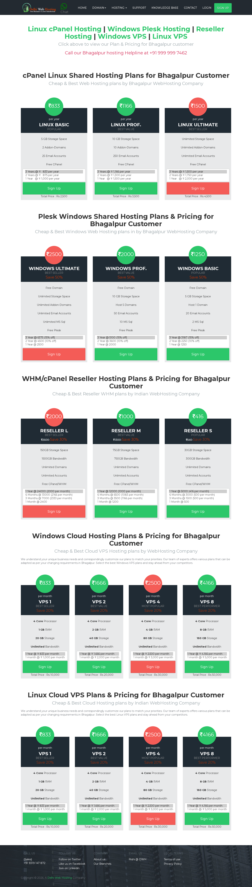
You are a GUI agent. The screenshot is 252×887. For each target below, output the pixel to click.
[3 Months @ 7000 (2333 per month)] (54, 498)
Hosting (118, 7)
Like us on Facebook (72, 863)
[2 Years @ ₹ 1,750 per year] (198, 175)
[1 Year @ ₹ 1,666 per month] (99, 654)
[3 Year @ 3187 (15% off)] (198, 337)
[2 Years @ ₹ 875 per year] (54, 175)
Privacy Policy (173, 863)
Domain (98, 7)
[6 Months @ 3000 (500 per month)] (198, 495)
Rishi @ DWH (137, 859)
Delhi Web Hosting (59, 877)
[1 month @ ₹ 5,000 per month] (207, 657)
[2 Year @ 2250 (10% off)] (198, 341)
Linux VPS (169, 36)
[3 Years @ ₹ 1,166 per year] (126, 171)
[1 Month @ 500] (198, 502)
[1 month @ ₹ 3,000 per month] (153, 657)
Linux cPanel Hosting (64, 29)
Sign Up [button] (223, 8)
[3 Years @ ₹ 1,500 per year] (198, 171)
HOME (82, 7)
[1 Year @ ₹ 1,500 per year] (126, 178)
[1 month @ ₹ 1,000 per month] (45, 657)
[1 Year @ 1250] (198, 344)
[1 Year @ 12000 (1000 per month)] (126, 491)
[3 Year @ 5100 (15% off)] (126, 337)
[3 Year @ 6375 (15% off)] (54, 337)
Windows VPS (122, 36)
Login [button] (206, 7)
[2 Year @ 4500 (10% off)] (54, 341)
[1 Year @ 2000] (126, 344)
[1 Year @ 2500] (54, 344)
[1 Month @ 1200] (126, 502)
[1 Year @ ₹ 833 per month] (45, 654)
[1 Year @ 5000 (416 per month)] (198, 491)
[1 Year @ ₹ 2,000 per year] (198, 178)
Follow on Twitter (70, 859)
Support (139, 7)
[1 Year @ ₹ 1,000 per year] (54, 178)
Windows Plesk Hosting (148, 29)
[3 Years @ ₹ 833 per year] (54, 171)
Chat (64, 4)
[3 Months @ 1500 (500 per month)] (198, 498)
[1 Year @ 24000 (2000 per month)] (54, 491)
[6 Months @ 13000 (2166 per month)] (54, 495)
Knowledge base (164, 7)
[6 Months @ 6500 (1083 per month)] (126, 495)
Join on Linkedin (69, 868)
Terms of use (172, 859)
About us (99, 859)
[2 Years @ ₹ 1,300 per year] (126, 175)
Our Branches (102, 863)
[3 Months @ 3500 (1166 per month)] (126, 498)
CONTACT (190, 7)
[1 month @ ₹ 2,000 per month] (99, 657)
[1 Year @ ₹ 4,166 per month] (207, 654)
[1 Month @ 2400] (54, 502)
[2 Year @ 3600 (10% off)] (126, 341)
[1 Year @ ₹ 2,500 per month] (153, 654)
